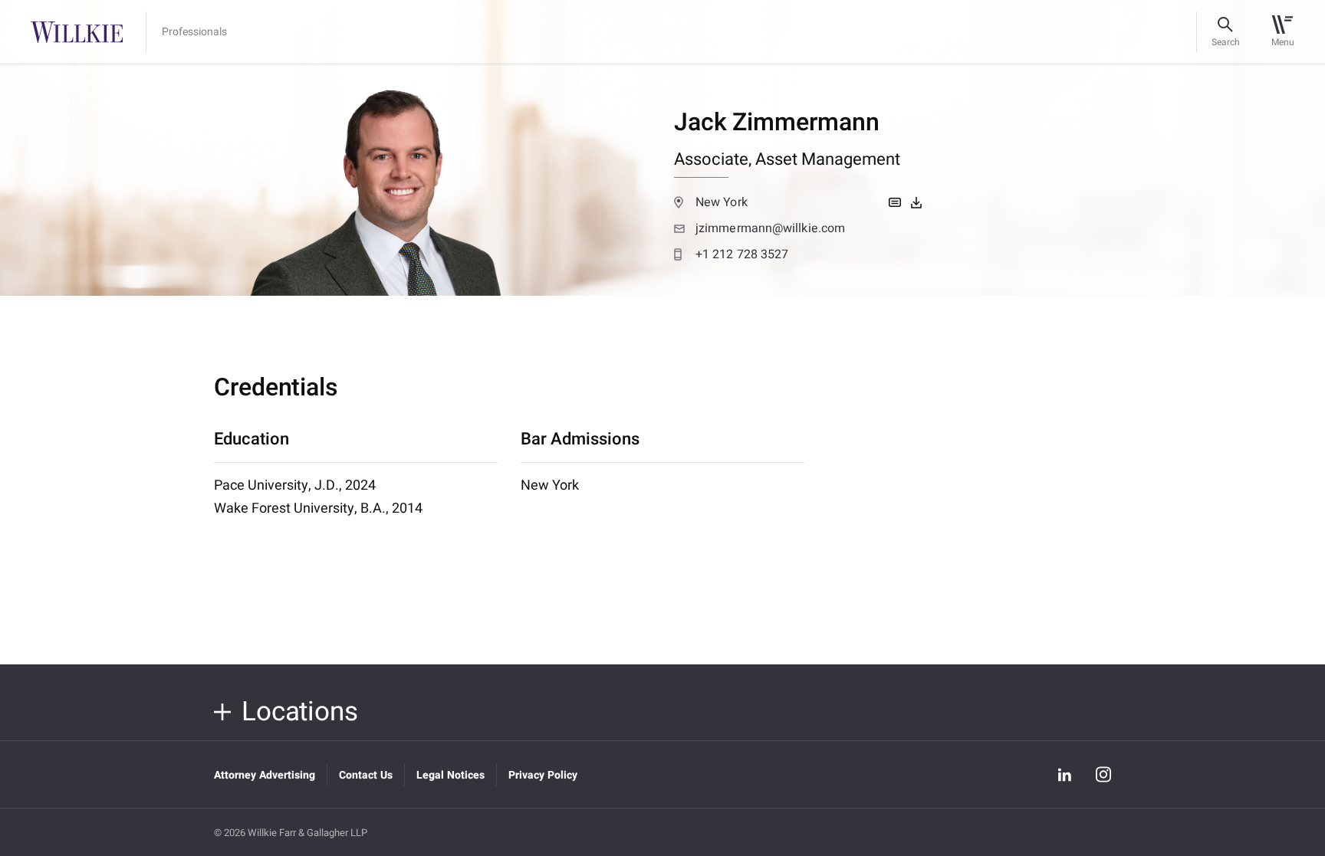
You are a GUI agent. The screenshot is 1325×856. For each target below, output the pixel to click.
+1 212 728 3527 (741, 254)
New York (721, 202)
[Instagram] (1103, 774)
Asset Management (827, 159)
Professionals (194, 32)
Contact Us (366, 775)
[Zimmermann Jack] (916, 202)
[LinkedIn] (1064, 774)
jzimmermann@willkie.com (770, 228)
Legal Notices (450, 775)
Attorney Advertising (264, 775)
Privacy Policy (542, 775)
